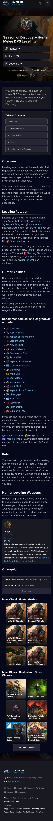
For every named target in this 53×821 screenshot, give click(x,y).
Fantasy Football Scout (25, 812)
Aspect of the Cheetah (22, 390)
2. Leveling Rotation (16, 128)
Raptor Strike (28, 260)
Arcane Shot (35, 224)
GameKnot (39, 812)
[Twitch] (30, 75)
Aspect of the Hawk (20, 361)
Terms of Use (9, 801)
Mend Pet (15, 369)
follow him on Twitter (24, 561)
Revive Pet (15, 357)
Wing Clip (15, 373)
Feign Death (16, 406)
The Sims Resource (23, 809)
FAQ (29, 798)
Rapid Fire (15, 402)
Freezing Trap (13, 438)
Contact (13, 798)
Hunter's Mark (17, 349)
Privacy (35, 798)
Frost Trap (15, 398)
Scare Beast (16, 378)
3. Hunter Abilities (15, 135)
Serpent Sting (12, 224)
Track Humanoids (19, 365)
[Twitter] (34, 75)
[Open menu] (47, 3)
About (6, 798)
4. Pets (11, 142)
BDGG (16, 547)
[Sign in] (40, 3)
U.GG (12, 809)
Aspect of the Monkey (22, 336)
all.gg (6, 809)
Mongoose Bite (18, 382)
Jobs (18, 801)
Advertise (22, 798)
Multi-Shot (15, 386)
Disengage (15, 394)
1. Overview (12, 121)
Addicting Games (38, 809)
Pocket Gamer (9, 812)
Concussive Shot (19, 353)
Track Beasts (17, 328)
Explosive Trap (17, 411)
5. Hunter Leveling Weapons (19, 149)
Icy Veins (7, 778)
